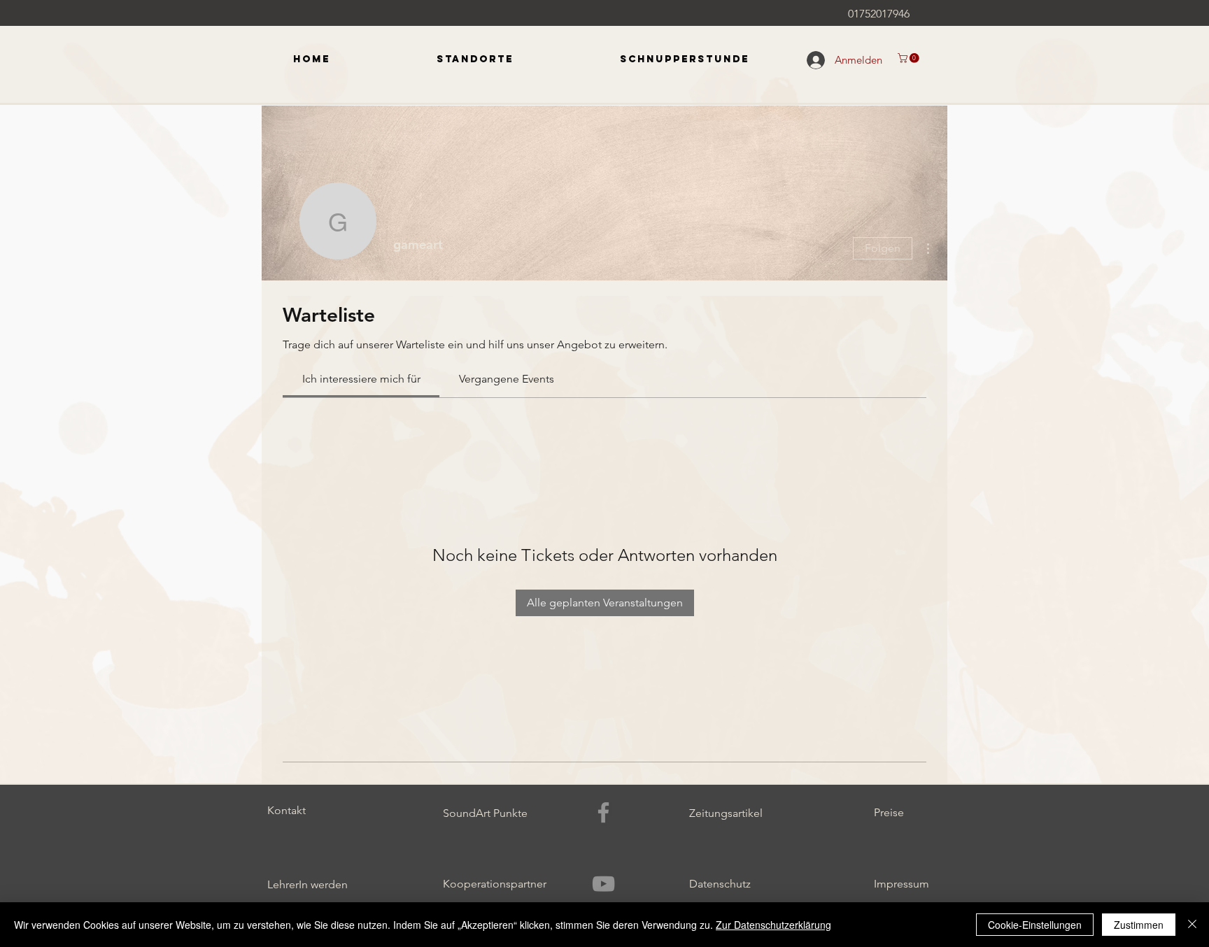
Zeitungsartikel (726, 813)
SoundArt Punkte (485, 813)
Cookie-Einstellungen (1035, 925)
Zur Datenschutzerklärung (773, 925)
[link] (361, 378)
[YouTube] (603, 883)
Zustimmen (1139, 925)
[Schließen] (1192, 924)
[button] (909, 58)
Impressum (901, 883)
